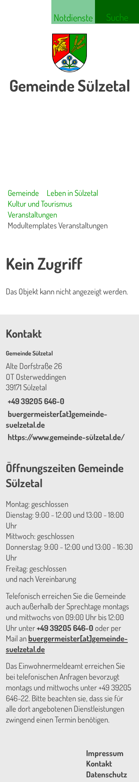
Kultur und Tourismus (40, 204)
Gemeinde (23, 193)
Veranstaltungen (32, 214)
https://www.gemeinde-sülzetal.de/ (65, 437)
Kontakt (99, 763)
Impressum (105, 753)
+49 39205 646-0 (35, 401)
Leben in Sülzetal (72, 193)
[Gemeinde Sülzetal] (69, 396)
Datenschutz (106, 774)
